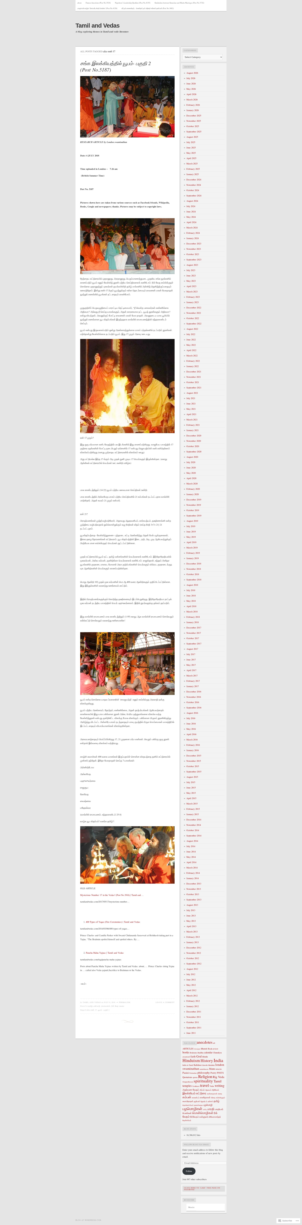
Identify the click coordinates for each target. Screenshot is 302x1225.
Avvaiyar (197, 1049)
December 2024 (193, 179)
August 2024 (192, 200)
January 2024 (192, 238)
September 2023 (193, 259)
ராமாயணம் (105, 1006)
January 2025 (192, 174)
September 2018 (193, 579)
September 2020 (193, 451)
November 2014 (193, 824)
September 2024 (193, 195)
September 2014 (193, 835)
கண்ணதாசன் (212, 1093)
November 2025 (193, 120)
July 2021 (190, 398)
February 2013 (193, 936)
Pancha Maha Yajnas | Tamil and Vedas (105, 952)
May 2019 (191, 536)
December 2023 (193, 243)
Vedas (212, 1086)
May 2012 (191, 984)
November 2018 (193, 568)
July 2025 (190, 142)
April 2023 (191, 286)
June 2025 (191, 147)
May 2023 (191, 280)
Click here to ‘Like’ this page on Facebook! (202, 1189)
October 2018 (192, 574)
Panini (185, 1072)
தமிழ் (216, 1101)
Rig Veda (218, 1077)
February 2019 (193, 552)
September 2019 (193, 515)
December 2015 (193, 755)
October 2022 (192, 318)
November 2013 (193, 888)
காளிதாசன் (205, 1097)
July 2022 (190, 334)
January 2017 (192, 686)
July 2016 (190, 718)
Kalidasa (197, 1064)
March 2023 (192, 291)
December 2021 (193, 371)
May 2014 (191, 856)
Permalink (124, 1002)
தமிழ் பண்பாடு (94, 1006)
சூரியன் (197, 1101)
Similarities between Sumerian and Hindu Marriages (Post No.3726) (179, 3)
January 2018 (192, 622)
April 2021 (191, 414)
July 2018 (190, 590)
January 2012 (192, 1006)
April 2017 (191, 670)
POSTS (220, 1072)
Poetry (213, 1072)
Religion (205, 1076)
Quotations (187, 1077)
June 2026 (191, 83)
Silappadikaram (187, 1082)
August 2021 (192, 392)
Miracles (191, 1207)
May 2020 (191, 472)
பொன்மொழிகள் (202, 1113)
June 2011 (191, 1032)
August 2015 (192, 776)
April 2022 (191, 350)
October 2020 (192, 446)
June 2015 (191, 787)
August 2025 (192, 136)
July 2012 (190, 974)
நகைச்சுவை (198, 1105)
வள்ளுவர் (203, 1116)
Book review (213, 1048)
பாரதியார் (219, 1109)
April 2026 (191, 94)
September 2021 (193, 387)
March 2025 (192, 163)
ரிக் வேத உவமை (118, 1006)
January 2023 (192, 302)
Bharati (204, 1048)
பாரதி (210, 1109)
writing (219, 1085)
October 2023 (192, 254)
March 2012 (192, 995)
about (79, 3)
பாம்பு (205, 1109)
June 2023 (191, 275)
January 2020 (192, 494)
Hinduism (191, 1060)
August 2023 (192, 264)
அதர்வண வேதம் (190, 1089)
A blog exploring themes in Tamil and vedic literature (102, 31)
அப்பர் (202, 1089)
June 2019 (191, 531)
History (207, 1060)
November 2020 (193, 440)
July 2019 (190, 526)
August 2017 (192, 648)
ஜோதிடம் (204, 1101)
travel (204, 1085)
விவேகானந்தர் (215, 1116)
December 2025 (193, 115)
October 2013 (192, 894)
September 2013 (193, 899)
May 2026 (191, 88)
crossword (186, 1057)
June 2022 (191, 339)
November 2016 (193, 696)
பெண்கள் (187, 1113)
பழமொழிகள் (192, 1108)
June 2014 (191, 851)
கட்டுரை (201, 1093)
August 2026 (192, 72)
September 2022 (193, 323)
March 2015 (192, 803)
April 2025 (191, 158)
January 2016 (192, 750)
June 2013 (191, 915)
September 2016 (193, 707)
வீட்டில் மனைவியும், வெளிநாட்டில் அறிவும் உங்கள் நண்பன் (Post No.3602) (148, 8)
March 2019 (192, 547)
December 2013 (193, 883)
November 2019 (193, 504)
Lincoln (205, 1065)
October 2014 (192, 830)
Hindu (205, 1056)
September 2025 (193, 131)
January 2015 (192, 814)
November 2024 (193, 184)
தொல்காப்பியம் (187, 1105)
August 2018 (192, 584)
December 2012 (193, 947)
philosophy (203, 1072)
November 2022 (193, 312)
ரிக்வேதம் (194, 1116)
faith (193, 1056)
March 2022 (192, 355)
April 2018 (191, 606)
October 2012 (192, 958)
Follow (189, 1171)
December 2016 (193, 691)
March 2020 (192, 483)
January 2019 (192, 558)
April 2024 (191, 222)
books (185, 1052)
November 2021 (193, 376)
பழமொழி (208, 1105)
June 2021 (191, 403)
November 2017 (193, 632)
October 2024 (192, 190)
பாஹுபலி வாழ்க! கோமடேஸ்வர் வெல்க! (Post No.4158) (97, 8)
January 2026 (192, 110)
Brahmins (193, 1053)
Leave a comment (165, 1002)
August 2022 (192, 328)
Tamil (217, 1081)
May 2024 (191, 216)
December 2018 (193, 563)
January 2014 (192, 878)
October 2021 (192, 382)
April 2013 (191, 926)
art (214, 1043)
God (199, 1056)
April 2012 (191, 990)
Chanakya (217, 1052)
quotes (195, 1077)
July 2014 (190, 846)
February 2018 (193, 616)
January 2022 (192, 366)
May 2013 (191, 920)
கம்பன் (186, 1097)
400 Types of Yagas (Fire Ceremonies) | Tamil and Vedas (113, 921)
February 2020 (193, 488)
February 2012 (193, 1000)
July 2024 (190, 206)
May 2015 (191, 792)
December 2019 (193, 499)
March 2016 (192, 739)
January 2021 (192, 430)
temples (187, 1086)
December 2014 (193, 819)
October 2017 (192, 638)
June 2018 (191, 595)
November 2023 (193, 248)
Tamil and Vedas (98, 26)
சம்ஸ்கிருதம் (220, 1098)
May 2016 (191, 728)
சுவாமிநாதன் (187, 1101)
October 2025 (192, 126)
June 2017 (191, 659)
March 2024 (192, 227)
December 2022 (193, 307)
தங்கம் (210, 1101)
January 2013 (192, 942)
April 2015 (191, 798)
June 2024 (191, 211)
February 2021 (193, 424)
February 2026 (193, 104)
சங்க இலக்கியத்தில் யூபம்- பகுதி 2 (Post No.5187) (115, 66)
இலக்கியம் (189, 1093)
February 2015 (193, 808)
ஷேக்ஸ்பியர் (186, 1120)
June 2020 (191, 467)
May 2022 (191, 344)
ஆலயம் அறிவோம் (212, 1090)
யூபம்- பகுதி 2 (103, 1010)
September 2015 (193, 771)
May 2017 (191, 664)
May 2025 (191, 152)
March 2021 (192, 419)
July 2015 (190, 782)
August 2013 (192, 904)
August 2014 (192, 840)
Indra (184, 1065)
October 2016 (192, 702)
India (218, 1060)
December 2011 (193, 1011)
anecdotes (205, 1042)
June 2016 (191, 723)
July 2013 (190, 910)
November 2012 (193, 952)
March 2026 (192, 99)
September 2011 (193, 1027)
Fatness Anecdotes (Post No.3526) (98, 3)
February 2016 (193, 744)
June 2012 (191, 979)
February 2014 (193, 872)
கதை (220, 1093)
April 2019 (191, 542)
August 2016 (192, 712)
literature (211, 1065)
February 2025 (193, 168)
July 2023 (190, 270)
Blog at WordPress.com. (89, 1220)
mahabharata (204, 1069)
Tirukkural (195, 1086)
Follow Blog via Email (196, 1144)
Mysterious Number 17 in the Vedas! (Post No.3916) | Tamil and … (112, 895)
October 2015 (192, 766)
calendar (208, 1052)
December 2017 (193, 627)
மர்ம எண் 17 (92, 1010)
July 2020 (190, 462)
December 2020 (193, 435)
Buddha (200, 1052)
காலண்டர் (195, 1097)
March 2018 (192, 611)
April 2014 (191, 862)
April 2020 (191, 478)
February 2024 (193, 232)
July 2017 (190, 654)
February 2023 (193, 296)
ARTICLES (187, 1048)
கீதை (213, 1097)
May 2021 (191, 408)
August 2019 (192, 520)
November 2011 (193, 1016)
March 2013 (192, 931)
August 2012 (192, 968)
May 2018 (191, 600)
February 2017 (193, 680)
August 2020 (192, 456)
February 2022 (193, 360)
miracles (219, 1069)
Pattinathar (193, 1073)
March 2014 (192, 867)
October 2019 (192, 510)
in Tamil (190, 1065)
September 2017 (193, 643)
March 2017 (192, 675)
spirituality (203, 1081)
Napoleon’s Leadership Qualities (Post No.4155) (132, 3)
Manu (212, 1068)
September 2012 (193, 963)
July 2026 (190, 78)
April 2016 (191, 734)
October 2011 (192, 1022)
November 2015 (193, 760)
